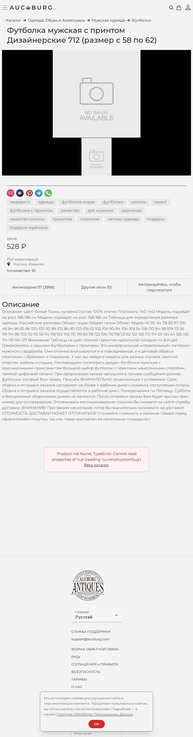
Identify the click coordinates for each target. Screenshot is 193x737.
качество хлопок (27, 219)
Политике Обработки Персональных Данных (94, 714)
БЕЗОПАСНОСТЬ (85, 672)
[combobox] (96, 617)
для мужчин (100, 210)
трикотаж (62, 219)
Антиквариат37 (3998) (33, 287)
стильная (90, 219)
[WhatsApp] (48, 193)
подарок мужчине (29, 227)
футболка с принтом (31, 210)
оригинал (131, 210)
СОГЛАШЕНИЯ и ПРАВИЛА (94, 664)
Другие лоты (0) (96, 287)
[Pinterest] (29, 193)
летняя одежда (123, 219)
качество (70, 210)
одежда (46, 202)
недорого (20, 202)
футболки (113, 202)
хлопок (138, 202)
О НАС (76, 687)
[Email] (10, 193)
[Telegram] (38, 193)
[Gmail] (20, 193)
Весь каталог (96, 465)
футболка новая (78, 202)
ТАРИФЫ (79, 679)
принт (160, 202)
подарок (156, 219)
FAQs (75, 657)
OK (96, 724)
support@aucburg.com (90, 639)
